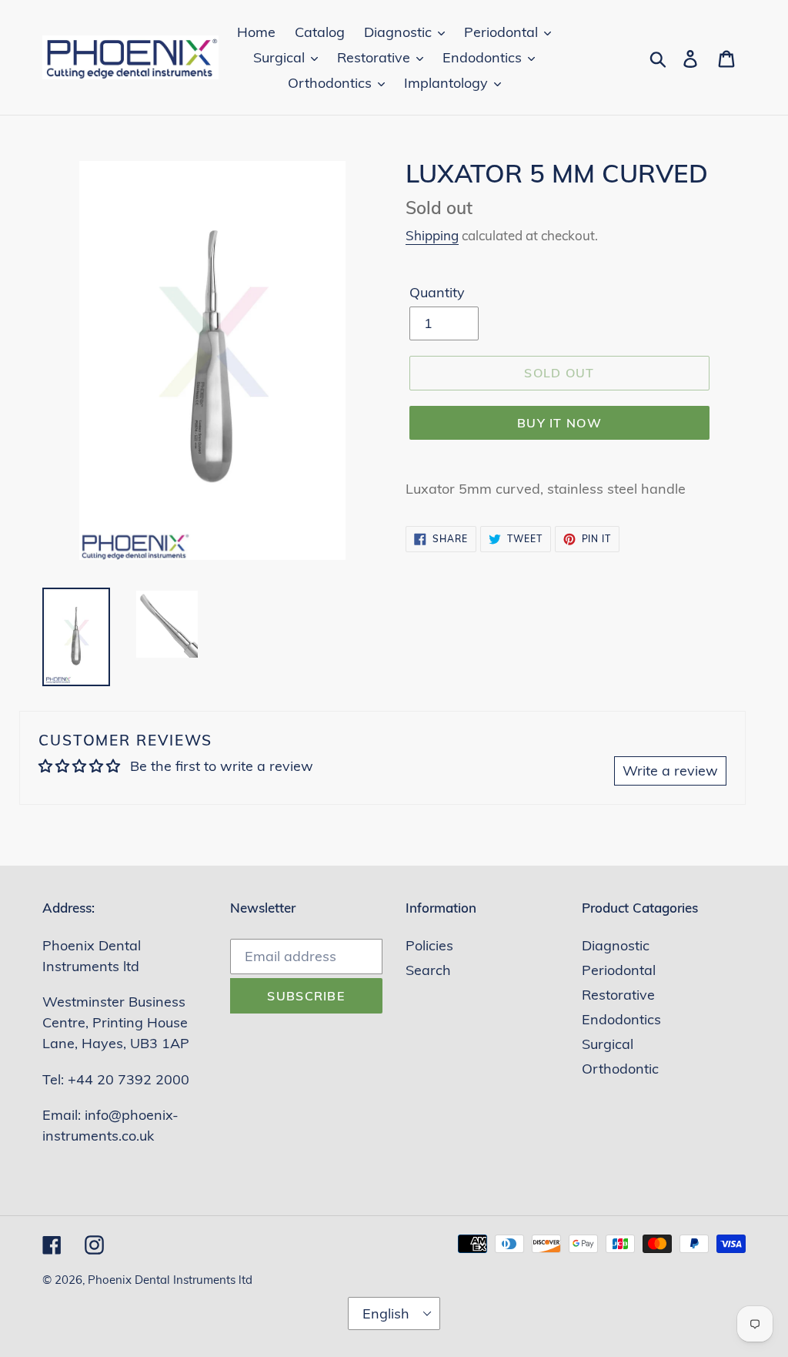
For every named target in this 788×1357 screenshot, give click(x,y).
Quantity (437, 292)
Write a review (670, 770)
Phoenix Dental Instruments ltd (170, 1279)
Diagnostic (615, 945)
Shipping (432, 235)
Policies (429, 945)
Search (428, 970)
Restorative (618, 995)
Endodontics (621, 1019)
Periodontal (619, 970)
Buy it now (559, 423)
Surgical (607, 1044)
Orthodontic (620, 1068)
